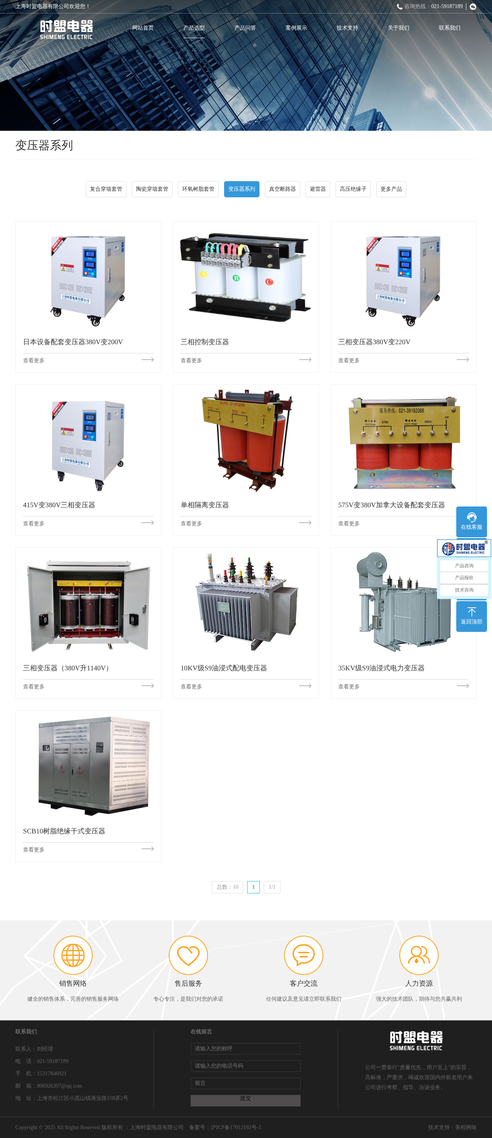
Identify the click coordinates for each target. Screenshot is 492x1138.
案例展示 (296, 28)
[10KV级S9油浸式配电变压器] (246, 602)
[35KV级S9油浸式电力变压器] (404, 602)
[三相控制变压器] (246, 276)
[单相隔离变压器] (246, 439)
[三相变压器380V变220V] (404, 276)
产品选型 (194, 28)
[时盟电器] (66, 29)
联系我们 (449, 28)
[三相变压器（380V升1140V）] (88, 602)
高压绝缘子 (353, 189)
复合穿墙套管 (106, 189)
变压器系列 (241, 189)
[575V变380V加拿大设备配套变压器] (404, 439)
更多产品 (391, 189)
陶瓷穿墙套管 (152, 189)
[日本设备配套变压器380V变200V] (88, 276)
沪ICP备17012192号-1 (236, 1127)
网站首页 (143, 28)
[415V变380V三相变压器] (88, 439)
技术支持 (347, 28)
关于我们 (398, 28)
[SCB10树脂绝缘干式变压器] (88, 765)
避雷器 (318, 189)
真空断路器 (282, 189)
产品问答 (245, 28)
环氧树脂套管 (198, 189)
